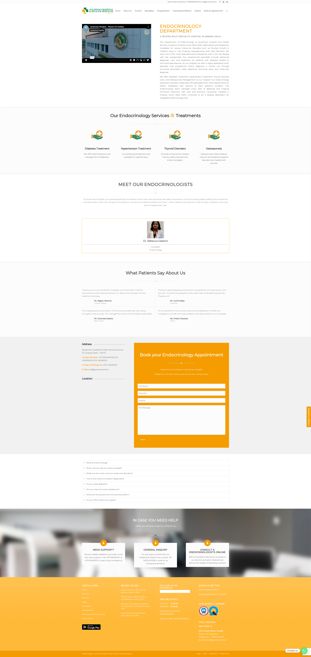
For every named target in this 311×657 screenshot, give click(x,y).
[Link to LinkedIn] (227, 2)
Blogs (84, 602)
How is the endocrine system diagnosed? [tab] (105, 479)
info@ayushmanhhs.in (209, 2)
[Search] (227, 11)
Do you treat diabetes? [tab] (97, 484)
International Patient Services (93, 614)
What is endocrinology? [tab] (97, 463)
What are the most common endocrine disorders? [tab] (109, 473)
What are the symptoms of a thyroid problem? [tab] (107, 494)
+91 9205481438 (191, 2)
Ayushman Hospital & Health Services (106, 654)
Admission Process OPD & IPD (213, 594)
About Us (85, 594)
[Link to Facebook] (220, 2)
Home (84, 590)
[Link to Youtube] (223, 2)
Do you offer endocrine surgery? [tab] (101, 500)
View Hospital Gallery (208, 589)
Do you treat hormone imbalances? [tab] (102, 489)
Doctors (85, 598)
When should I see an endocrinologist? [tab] (104, 468)
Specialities (86, 606)
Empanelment (87, 610)
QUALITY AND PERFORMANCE (174, 618)
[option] (155, 236)
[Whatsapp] (304, 650)
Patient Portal (172, 2)
